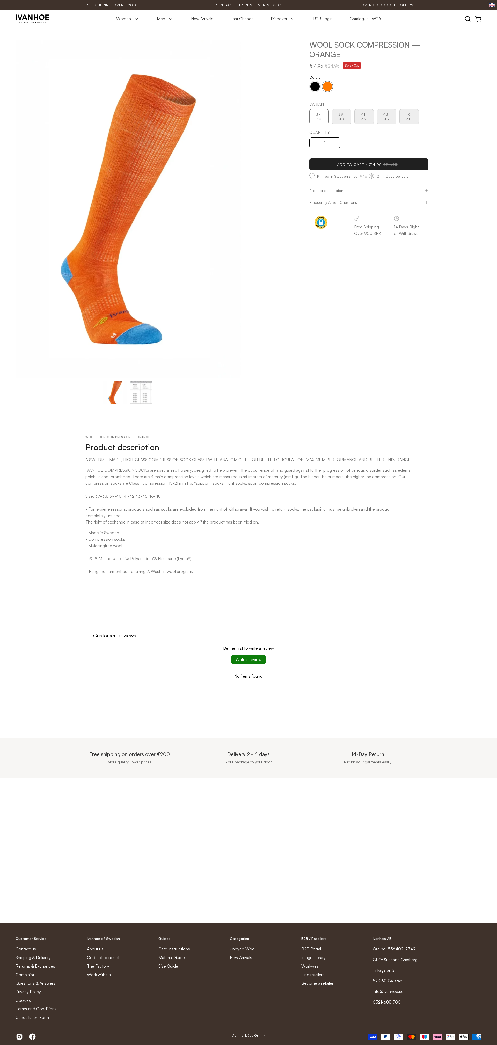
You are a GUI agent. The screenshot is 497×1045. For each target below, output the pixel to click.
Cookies (23, 1000)
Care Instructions (174, 949)
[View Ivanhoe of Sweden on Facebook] (31, 1037)
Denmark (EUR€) (246, 1035)
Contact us (26, 949)
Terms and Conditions (36, 1008)
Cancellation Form (32, 1017)
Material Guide (171, 957)
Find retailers (313, 974)
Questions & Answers (35, 983)
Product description (326, 190)
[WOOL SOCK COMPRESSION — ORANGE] (115, 392)
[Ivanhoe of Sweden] (32, 18)
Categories (239, 938)
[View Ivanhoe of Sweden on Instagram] (19, 1037)
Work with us (99, 974)
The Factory (98, 966)
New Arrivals (241, 957)
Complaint (25, 974)
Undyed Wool (242, 949)
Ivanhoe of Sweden (103, 938)
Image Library (313, 957)
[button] (467, 18)
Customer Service (31, 938)
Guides (164, 938)
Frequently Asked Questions (333, 202)
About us (95, 949)
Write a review (248, 659)
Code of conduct (103, 957)
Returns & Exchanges (35, 966)
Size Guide (168, 966)
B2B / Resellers (313, 938)
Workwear (310, 966)
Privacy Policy (28, 991)
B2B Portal (311, 949)
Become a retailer (317, 983)
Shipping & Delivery (33, 957)
